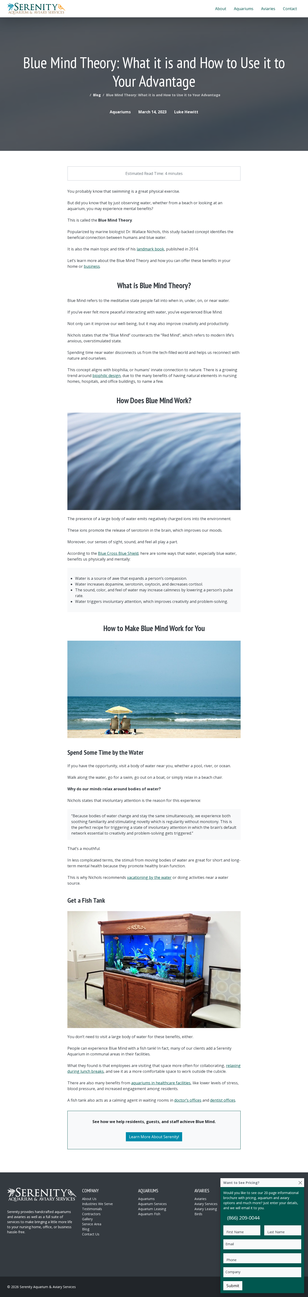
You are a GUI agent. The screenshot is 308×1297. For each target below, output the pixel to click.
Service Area (91, 1224)
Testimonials (92, 1209)
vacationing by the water (149, 877)
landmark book (150, 249)
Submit (232, 1285)
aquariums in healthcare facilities (161, 1083)
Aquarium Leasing (152, 1209)
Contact (290, 8)
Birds (198, 1214)
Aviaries (268, 8)
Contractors (91, 1214)
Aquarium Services (152, 1203)
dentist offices (222, 1100)
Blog (97, 95)
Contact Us (90, 1234)
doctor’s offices (187, 1100)
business (92, 266)
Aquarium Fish (149, 1214)
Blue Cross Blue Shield (118, 553)
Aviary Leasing (205, 1209)
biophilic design (106, 375)
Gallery (87, 1219)
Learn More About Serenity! (154, 1136)
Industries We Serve (97, 1203)
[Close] (300, 1182)
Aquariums (243, 8)
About (220, 8)
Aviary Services (206, 1203)
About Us (89, 1198)
